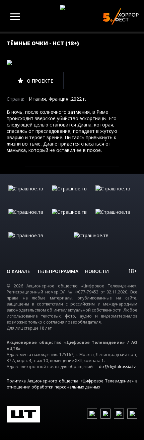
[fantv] (115, 195)
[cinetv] (28, 195)
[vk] (92, 414)
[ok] (105, 414)
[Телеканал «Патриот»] (104, 242)
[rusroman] (39, 242)
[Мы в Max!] (132, 414)
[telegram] (119, 414)
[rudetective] (115, 219)
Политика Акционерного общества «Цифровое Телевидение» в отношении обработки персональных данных (72, 384)
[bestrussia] (72, 195)
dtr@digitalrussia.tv (117, 366)
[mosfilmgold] (28, 219)
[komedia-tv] (72, 219)
